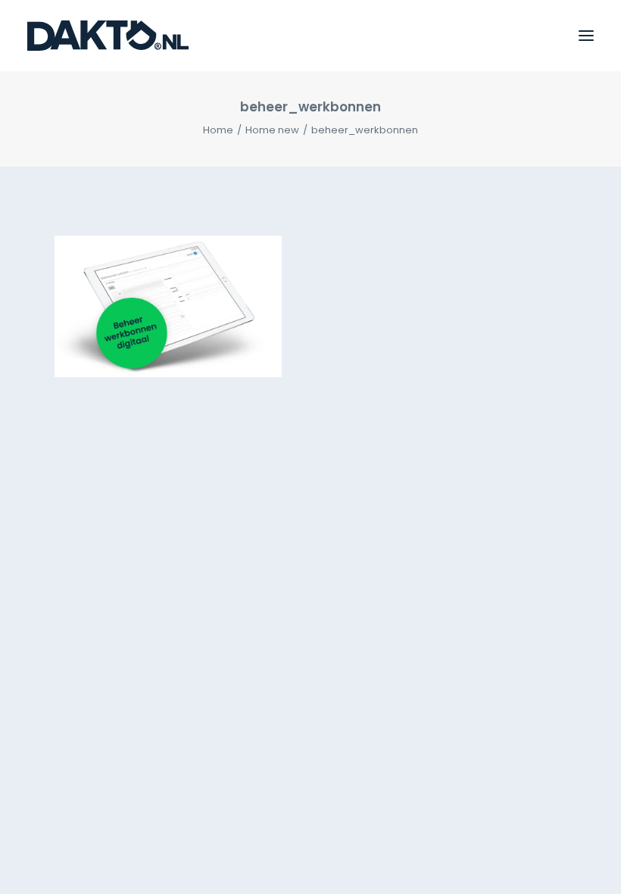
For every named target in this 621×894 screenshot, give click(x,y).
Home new (272, 130)
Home (218, 130)
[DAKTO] (108, 35)
